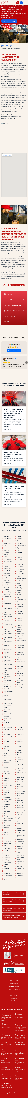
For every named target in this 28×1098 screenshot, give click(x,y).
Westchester (20, 841)
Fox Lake (19, 571)
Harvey (19, 623)
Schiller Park (20, 779)
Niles (5, 813)
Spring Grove (20, 793)
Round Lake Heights (20, 769)
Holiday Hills (20, 643)
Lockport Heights (6, 768)
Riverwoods (20, 741)
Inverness (19, 664)
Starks (18, 798)
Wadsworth (20, 823)
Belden (6, 566)
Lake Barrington (8, 727)
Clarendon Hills (8, 714)
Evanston (19, 555)
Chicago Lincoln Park (7, 1034)
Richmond (19, 727)
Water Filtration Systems (14, 305)
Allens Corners (7, 538)
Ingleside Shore (21, 662)
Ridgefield (20, 729)
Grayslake (19, 602)
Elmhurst (19, 552)
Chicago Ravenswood (7, 696)
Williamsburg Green (20, 858)
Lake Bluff (6, 729)
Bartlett (6, 564)
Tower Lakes (20, 805)
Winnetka (19, 866)
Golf (18, 597)
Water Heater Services (13, 311)
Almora (6, 541)
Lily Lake (6, 753)
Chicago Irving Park (7, 653)
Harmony (19, 618)
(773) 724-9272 (10, 17)
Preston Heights (8, 875)
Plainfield (6, 868)
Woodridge (20, 871)
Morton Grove (7, 797)
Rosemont (20, 759)
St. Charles (20, 796)
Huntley (19, 650)
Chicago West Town (7, 710)
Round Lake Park (21, 772)
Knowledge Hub (14, 983)
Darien (19, 536)
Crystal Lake (7, 725)
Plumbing (9, 294)
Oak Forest (7, 832)
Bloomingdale (7, 568)
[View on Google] (4, 359)
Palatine (6, 850)
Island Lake (20, 666)
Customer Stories (14, 986)
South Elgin (20, 789)
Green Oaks (20, 604)
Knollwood (20, 684)
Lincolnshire (7, 758)
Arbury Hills (7, 550)
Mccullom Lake (8, 785)
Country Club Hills (7, 719)
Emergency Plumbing (14, 989)
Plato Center (7, 871)
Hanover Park (20, 616)
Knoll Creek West (20, 681)
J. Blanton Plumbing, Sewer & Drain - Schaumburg (16, 7)
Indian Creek (20, 654)
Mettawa (6, 790)
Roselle (19, 757)
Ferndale (19, 560)
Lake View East (8, 739)
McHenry (6, 788)
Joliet (18, 671)
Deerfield (19, 541)
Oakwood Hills (8, 841)
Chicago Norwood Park (7, 685)
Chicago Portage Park (8, 692)
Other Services (11, 322)
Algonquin (6, 536)
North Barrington (8, 818)
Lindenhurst (7, 762)
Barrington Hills (8, 561)
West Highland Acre (21, 836)
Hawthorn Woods (19, 630)
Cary (5, 601)
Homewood (20, 647)
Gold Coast (20, 595)
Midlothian (6, 792)
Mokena (6, 795)
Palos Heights (7, 853)
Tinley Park (20, 803)
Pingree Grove (7, 862)
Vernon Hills (20, 812)
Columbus (6, 716)
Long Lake (6, 776)
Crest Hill (6, 722)
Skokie (19, 784)
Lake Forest (7, 734)
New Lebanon (7, 809)
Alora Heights (7, 543)
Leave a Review (19, 955)
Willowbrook (20, 861)
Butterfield (7, 594)
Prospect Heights (6, 879)
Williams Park (20, 855)
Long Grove (7, 773)
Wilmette (19, 864)
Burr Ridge (6, 589)
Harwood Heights (19, 626)
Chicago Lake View (7, 661)
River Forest (20, 734)
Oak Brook (6, 830)
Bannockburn (7, 559)
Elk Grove (19, 550)
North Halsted (7, 823)
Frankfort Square (21, 578)
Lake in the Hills (8, 737)
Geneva (19, 583)
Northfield (6, 827)
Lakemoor (6, 746)
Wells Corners (21, 833)
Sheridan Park (20, 782)
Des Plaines (20, 543)
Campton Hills (7, 596)
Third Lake (20, 800)
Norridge (6, 816)
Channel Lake (7, 603)
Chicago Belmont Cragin (8, 624)
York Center (20, 878)
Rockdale (19, 744)
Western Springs (21, 844)
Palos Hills (6, 855)
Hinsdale (19, 638)
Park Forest (7, 857)
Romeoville (20, 750)
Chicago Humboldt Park (8, 649)
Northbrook (7, 825)
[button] (21, 2)
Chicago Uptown (8, 703)
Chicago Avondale (6, 619)
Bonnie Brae (7, 575)
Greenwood (20, 606)
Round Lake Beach (20, 765)
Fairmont (19, 557)
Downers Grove (21, 545)
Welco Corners (21, 830)
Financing (14, 998)
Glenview (19, 592)
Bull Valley (6, 585)
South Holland (21, 791)
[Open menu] (25, 2)
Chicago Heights (8, 641)
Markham (6, 780)
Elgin (18, 548)
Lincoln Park (7, 755)
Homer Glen (20, 645)
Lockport (6, 765)
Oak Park (6, 834)
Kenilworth (20, 676)
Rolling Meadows (19, 747)
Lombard (6, 771)
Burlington (6, 587)
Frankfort (19, 576)
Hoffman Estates (21, 640)
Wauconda (20, 826)
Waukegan (20, 828)
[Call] (17, 2)
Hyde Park (20, 652)
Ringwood (20, 732)
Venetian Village (21, 810)
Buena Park (7, 580)
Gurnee (19, 609)
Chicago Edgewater (7, 630)
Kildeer (19, 678)
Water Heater (9, 45)
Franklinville (20, 581)
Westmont (20, 846)
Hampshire (20, 613)
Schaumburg (20, 777)
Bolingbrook (7, 573)
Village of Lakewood (20, 818)
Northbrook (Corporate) (7, 1014)
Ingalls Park (20, 657)
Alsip (5, 545)
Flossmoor (20, 562)
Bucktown (6, 578)
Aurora (5, 557)
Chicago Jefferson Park (7, 657)
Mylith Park (7, 804)
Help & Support (14, 995)
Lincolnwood (7, 760)
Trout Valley (20, 807)
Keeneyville (20, 673)
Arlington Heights (6, 553)
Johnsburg (19, 669)
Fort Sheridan (20, 569)
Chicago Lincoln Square (8, 665)
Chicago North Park (7, 681)
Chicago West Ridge (7, 706)
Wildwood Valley (20, 852)
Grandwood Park (21, 599)
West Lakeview (21, 839)
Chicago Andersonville (7, 613)
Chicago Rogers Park (8, 700)
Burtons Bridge (8, 592)
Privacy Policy (10, 1096)
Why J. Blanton (14, 980)
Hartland (19, 621)
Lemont (6, 748)
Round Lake (20, 762)
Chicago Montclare (6, 673)
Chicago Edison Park (8, 634)
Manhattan (6, 778)
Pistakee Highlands (6, 865)
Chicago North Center (7, 677)
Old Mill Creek (7, 843)
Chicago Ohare (7, 689)
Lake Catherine (8, 732)
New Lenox (7, 811)
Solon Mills (20, 786)
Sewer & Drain (11, 316)
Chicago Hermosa (6, 645)
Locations (14, 1000)
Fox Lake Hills (21, 574)
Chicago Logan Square (8, 669)
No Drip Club (14, 992)
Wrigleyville (20, 875)
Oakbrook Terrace (6, 838)
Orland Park (7, 848)
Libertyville (7, 751)
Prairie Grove (7, 873)
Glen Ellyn (19, 588)
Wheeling (19, 848)
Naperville (6, 806)
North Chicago (7, 820)
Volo (18, 821)
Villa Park (19, 814)
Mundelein (6, 802)
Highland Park (20, 633)
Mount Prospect (8, 799)
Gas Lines (9, 300)
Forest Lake (20, 564)
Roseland (19, 755)
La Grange (20, 687)
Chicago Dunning (8, 627)
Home (2, 45)
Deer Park (19, 538)
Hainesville (20, 611)
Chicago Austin (8, 616)
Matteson (6, 783)
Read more (6, 429)
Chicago (6, 606)
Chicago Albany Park (8, 609)
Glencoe (19, 590)
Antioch (6, 548)
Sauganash (20, 775)
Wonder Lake (20, 868)
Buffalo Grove (7, 582)
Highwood (20, 636)
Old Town (6, 846)
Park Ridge (6, 860)
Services (14, 977)
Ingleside (19, 659)
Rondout (19, 752)
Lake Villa (6, 741)
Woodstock (20, 873)
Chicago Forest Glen (8, 638)
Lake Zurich (7, 744)
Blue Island (7, 571)
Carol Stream (7, 599)
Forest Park (20, 567)
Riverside (19, 739)
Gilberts (19, 585)
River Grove (20, 737)
